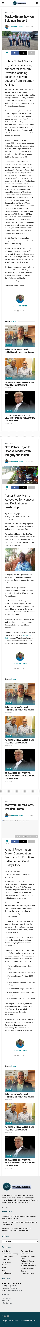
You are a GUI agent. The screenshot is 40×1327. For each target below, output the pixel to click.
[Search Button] (37, 3)
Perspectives (26, 1254)
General (9, 345)
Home (6, 13)
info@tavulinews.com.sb (14, 1290)
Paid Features (7, 1273)
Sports (23, 1271)
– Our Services (7, 1303)
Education (5, 1259)
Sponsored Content (28, 1268)
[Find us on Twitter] (5, 1316)
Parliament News (27, 1251)
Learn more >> (6, 1207)
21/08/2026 (9, 387)
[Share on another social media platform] (31, 53)
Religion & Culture (27, 1261)
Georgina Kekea (17, 27)
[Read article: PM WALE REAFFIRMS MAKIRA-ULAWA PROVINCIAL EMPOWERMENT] (20, 369)
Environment (6, 1262)
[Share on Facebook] (15, 53)
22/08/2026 (9, 355)
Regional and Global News (28, 1257)
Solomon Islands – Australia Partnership (28, 1264)
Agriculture (6, 1251)
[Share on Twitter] (23, 53)
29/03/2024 (29, 815)
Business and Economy (10, 1254)
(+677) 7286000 (11, 1286)
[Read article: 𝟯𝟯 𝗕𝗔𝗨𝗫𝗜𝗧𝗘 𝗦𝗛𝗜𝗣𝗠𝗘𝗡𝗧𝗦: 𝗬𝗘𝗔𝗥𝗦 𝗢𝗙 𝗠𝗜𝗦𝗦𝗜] (20, 402)
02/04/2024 (29, 27)
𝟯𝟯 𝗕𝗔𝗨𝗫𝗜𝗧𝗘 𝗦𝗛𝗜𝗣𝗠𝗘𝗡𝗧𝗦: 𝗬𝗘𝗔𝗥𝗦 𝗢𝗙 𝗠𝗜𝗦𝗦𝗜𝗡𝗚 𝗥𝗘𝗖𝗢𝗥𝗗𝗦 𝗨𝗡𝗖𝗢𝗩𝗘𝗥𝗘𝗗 (20, 418)
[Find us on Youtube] (8, 1316)
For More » (5, 1294)
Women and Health (27, 1274)
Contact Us (7, 1298)
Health (4, 1267)
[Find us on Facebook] (2, 1316)
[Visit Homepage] (20, 3)
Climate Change (7, 1256)
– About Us (5, 1300)
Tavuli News (15, 1321)
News (11, 13)
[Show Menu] (3, 3)
